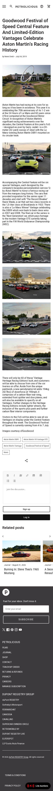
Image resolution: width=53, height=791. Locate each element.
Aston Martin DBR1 (11, 439)
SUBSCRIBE (26, 619)
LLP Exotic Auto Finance (13, 743)
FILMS (5, 647)
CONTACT (7, 662)
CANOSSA (7, 714)
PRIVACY (6, 677)
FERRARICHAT (9, 709)
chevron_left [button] (3, 536)
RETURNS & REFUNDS (12, 672)
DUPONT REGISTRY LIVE (13, 734)
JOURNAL (6, 652)
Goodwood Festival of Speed (37, 446)
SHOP (5, 657)
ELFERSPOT (8, 739)
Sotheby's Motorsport (12, 705)
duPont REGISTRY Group (18, 757)
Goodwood (28, 431)
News (6, 452)
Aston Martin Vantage (12, 446)
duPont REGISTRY (10, 700)
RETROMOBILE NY (10, 729)
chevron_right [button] (50, 536)
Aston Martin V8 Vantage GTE (36, 439)
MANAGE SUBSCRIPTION (14, 686)
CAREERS (6, 681)
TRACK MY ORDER (11, 667)
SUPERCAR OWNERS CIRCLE (15, 724)
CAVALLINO (7, 719)
